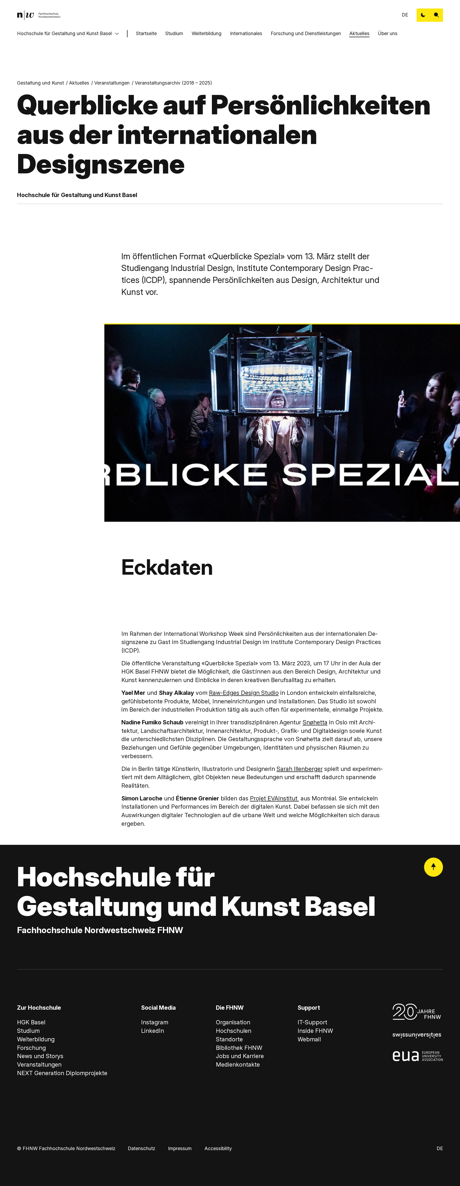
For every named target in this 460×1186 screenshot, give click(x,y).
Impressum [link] (180, 1148)
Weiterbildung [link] (36, 1039)
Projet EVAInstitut (274, 798)
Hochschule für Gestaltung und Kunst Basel (64, 33)
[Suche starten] (436, 15)
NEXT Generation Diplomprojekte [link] (62, 1073)
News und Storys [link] (40, 1056)
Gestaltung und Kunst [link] (40, 83)
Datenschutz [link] (141, 1148)
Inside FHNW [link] (315, 1030)
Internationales (246, 33)
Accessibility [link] (218, 1148)
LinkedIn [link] (152, 1030)
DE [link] (405, 15)
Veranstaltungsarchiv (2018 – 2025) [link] (173, 83)
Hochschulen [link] (233, 1030)
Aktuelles (359, 33)
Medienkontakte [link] (238, 1064)
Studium (174, 33)
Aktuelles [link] (79, 83)
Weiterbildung (206, 33)
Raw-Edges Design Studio (244, 692)
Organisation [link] (233, 1022)
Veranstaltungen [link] (112, 83)
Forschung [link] (31, 1047)
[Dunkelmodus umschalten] (423, 15)
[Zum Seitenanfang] (433, 867)
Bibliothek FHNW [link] (239, 1047)
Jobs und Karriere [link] (240, 1056)
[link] (38, 15)
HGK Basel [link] (31, 1022)
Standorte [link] (229, 1039)
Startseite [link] (146, 33)
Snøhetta (315, 722)
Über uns (387, 33)
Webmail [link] (309, 1039)
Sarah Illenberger (300, 768)
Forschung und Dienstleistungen (306, 33)
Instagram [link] (154, 1022)
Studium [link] (28, 1030)
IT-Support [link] (312, 1022)
